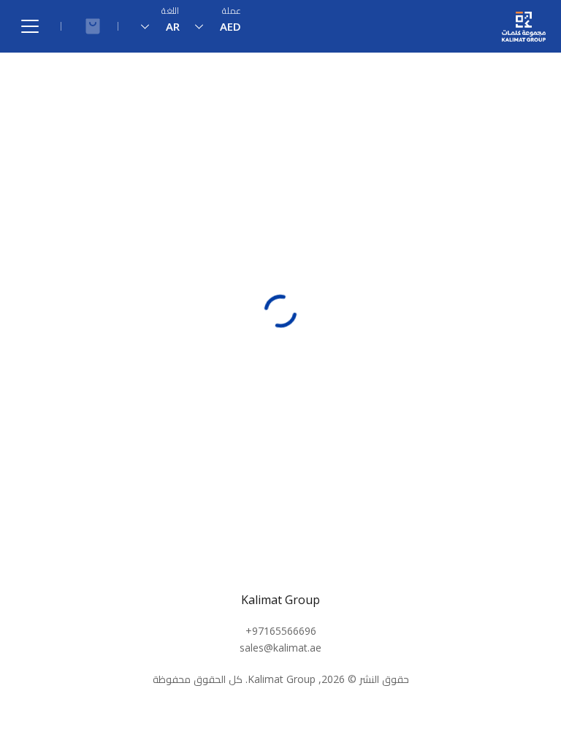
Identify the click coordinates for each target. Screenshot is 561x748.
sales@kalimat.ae (280, 647)
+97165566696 (280, 631)
